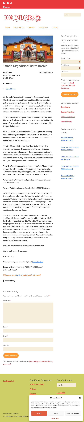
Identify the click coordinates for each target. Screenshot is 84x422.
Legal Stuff (61, 393)
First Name (65, 65)
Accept (39, 413)
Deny (56, 413)
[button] (80, 398)
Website (6, 345)
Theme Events (66, 122)
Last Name (64, 71)
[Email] (7, 3)
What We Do (19, 27)
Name (5, 327)
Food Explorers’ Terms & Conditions (68, 85)
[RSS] (11, 3)
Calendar (31, 27)
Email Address (66, 58)
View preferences (73, 413)
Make (11, 416)
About (7, 27)
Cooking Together (67, 112)
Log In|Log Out (8, 381)
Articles (33, 389)
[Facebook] (4, 3)
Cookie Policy (55, 418)
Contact (55, 27)
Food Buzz (42, 27)
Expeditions (10, 89)
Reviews (33, 394)
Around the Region (37, 384)
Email (5, 336)
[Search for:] (72, 15)
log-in (18, 275)
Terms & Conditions (37, 262)
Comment (7, 301)
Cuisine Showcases (68, 117)
